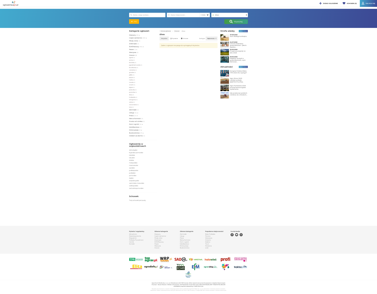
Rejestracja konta (135, 236)
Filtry (135, 21)
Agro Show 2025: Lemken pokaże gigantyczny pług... (236, 80)
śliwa (131, 95)
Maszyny (157, 234)
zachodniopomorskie (136, 188)
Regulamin (133, 238)
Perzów (207, 236)
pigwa (132, 87)
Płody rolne (158, 238)
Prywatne (175, 38)
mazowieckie (133, 165)
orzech (132, 85)
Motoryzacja (184, 246)
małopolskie (133, 163)
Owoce (176, 31)
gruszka (132, 72)
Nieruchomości (185, 240)
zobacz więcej (243, 31)
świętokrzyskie (134, 181)
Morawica (208, 246)
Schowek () (351, 3)
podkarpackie (133, 170)
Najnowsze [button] (211, 38)
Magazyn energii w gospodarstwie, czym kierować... (238, 60)
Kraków (207, 242)
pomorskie (132, 175)
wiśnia (132, 102)
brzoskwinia (133, 67)
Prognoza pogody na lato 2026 (237, 52)
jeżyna (132, 77)
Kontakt (132, 244)
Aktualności (133, 234)
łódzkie (131, 160)
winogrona (133, 99)
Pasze (156, 244)
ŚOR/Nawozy (159, 242)
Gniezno (208, 240)
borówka (132, 62)
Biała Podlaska (210, 234)
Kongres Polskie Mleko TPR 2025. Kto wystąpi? (238, 72)
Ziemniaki (183, 234)
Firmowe (185, 38)
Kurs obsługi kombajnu (238, 36)
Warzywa (157, 246)
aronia (132, 60)
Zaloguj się (370, 3)
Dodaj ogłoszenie (330, 3)
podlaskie (132, 173)
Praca (182, 238)
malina (132, 80)
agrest (132, 57)
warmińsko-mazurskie (136, 183)
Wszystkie (164, 38)
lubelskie (132, 155)
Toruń (207, 244)
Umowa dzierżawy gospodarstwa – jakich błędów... (238, 45)
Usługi (182, 236)
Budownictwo (184, 248)
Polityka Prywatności (136, 240)
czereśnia (133, 70)
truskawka (133, 97)
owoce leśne (134, 104)
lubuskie (132, 158)
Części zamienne (160, 236)
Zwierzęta (157, 240)
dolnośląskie (133, 150)
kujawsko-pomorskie (136, 153)
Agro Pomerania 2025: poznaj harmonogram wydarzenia (238, 87)
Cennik (131, 242)
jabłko (131, 75)
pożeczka (133, 90)
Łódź (206, 248)
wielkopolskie (133, 186)
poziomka (133, 92)
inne (131, 107)
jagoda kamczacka (135, 65)
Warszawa (208, 238)
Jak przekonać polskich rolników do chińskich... (238, 94)
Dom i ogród (184, 242)
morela (132, 82)
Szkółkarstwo (184, 244)
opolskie (132, 168)
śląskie (131, 178)
